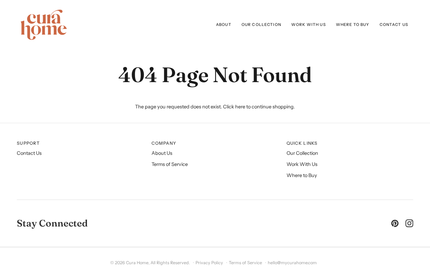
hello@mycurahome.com (292, 262)
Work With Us (302, 164)
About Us (162, 153)
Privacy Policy (209, 262)
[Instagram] (409, 223)
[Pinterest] (395, 223)
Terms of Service (170, 164)
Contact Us (29, 153)
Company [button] (164, 143)
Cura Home (137, 262)
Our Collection (302, 153)
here (240, 107)
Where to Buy (302, 175)
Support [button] (28, 143)
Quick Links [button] (302, 143)
